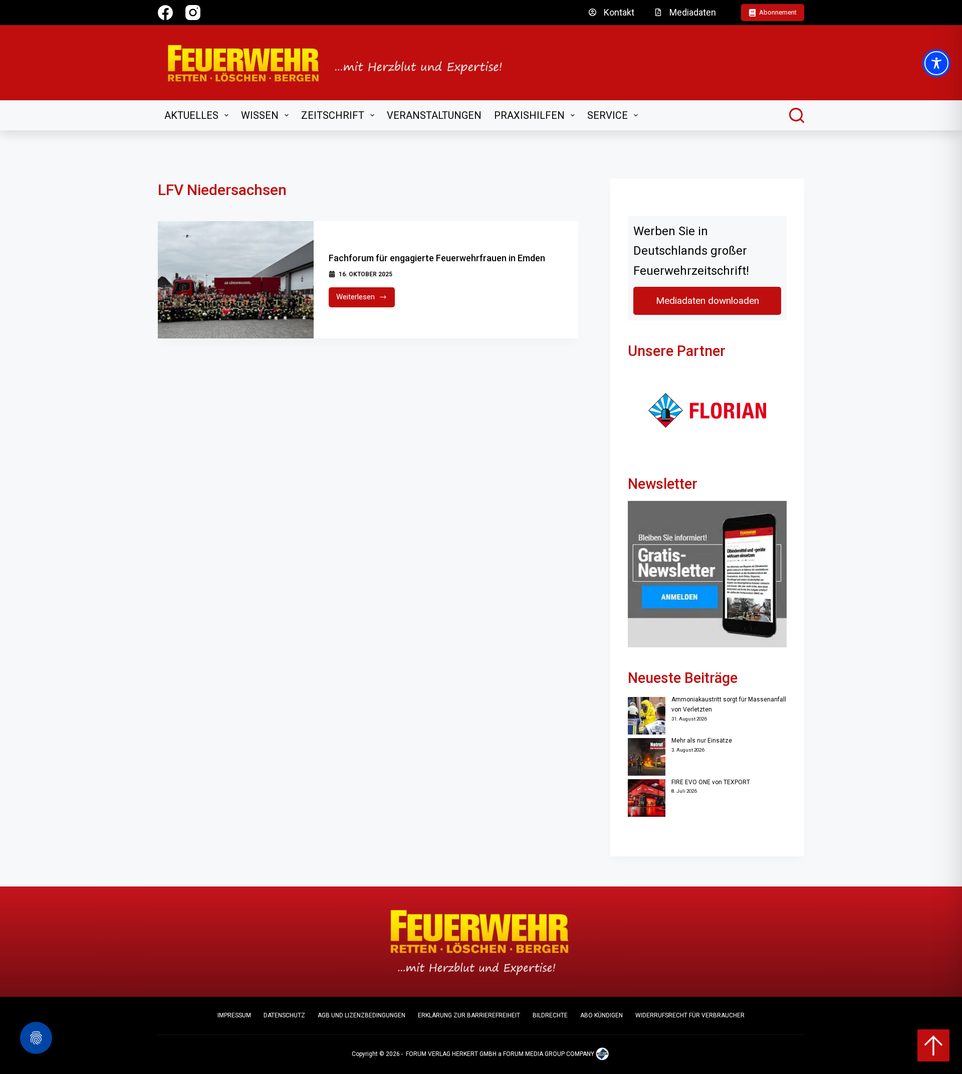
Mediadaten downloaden (707, 300)
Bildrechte (550, 1015)
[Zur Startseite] (341, 63)
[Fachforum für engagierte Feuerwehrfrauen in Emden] (236, 279)
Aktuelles (191, 115)
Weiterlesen (365, 299)
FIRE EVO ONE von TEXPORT (710, 782)
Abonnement (778, 12)
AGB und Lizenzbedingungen (361, 1015)
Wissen (260, 115)
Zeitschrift (332, 115)
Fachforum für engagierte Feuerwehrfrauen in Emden (437, 258)
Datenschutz (284, 1015)
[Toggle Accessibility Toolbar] (936, 63)
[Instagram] (192, 12)
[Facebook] (165, 12)
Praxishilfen (529, 115)
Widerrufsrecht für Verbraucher (690, 1015)
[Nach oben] (933, 1045)
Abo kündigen (601, 1015)
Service (607, 115)
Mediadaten (692, 12)
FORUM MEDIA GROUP (534, 1054)
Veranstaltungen (434, 115)
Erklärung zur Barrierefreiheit (469, 1015)
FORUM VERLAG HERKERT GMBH (451, 1054)
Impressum (234, 1015)
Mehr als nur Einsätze (701, 740)
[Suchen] (796, 115)
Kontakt (619, 12)
